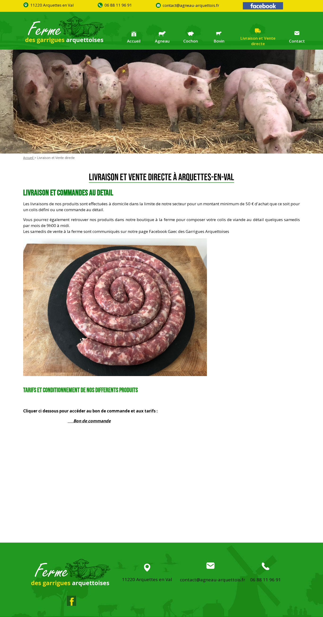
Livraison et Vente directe (257, 40)
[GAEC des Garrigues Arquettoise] (64, 31)
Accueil (133, 41)
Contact (297, 41)
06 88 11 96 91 (118, 5)
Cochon (190, 41)
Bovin (219, 41)
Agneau (162, 41)
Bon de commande (92, 421)
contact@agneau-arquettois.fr (191, 5)
